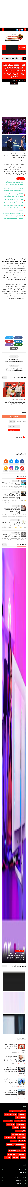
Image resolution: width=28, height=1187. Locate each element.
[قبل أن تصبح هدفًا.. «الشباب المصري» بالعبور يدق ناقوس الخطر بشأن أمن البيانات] (21, 1069)
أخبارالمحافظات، (20, 1124)
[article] (14, 358)
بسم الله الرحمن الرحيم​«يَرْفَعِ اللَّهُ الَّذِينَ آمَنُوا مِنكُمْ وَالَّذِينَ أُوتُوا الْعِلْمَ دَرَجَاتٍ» (14, 183)
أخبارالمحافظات (7, 1121)
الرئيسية (21, 48)
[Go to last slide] (5, 377)
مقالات (22, 1157)
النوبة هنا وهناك (20, 1131)
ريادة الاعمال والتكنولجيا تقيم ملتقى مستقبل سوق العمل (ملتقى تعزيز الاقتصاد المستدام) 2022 (11, 496)
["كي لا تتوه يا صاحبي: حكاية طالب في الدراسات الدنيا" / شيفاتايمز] (23, 534)
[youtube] (20, 30)
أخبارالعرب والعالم (20, 1118)
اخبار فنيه (12, 1111)
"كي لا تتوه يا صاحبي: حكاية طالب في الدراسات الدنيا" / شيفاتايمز (11, 535)
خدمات (12, 1141)
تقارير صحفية (21, 1138)
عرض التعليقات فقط (13, 427)
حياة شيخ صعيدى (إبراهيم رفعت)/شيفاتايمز (11, 483)
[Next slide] (3, 377)
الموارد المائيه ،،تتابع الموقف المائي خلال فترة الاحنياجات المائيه (14, 958)
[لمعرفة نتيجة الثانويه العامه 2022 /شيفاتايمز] (23, 522)
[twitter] (17, 30)
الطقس (15, 1128)
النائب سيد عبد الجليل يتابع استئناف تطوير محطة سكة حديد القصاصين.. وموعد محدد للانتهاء (13, 207)
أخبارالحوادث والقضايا (10, 1114)
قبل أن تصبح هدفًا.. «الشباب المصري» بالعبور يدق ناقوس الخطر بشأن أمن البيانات (13, 195)
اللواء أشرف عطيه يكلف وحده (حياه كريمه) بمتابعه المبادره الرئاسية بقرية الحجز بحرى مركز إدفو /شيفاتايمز (12, 510)
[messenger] (22, 30)
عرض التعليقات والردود (13, 430)
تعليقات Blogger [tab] (14, 417)
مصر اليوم (21, 1154)
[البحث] (3, 29)
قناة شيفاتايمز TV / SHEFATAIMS (16, 1151)
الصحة (22, 1128)
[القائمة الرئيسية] (4, 47)
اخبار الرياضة (21, 1111)
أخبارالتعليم (21, 1114)
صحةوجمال (9, 1144)
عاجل (23, 1147)
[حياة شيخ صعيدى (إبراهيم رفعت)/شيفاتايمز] (23, 482)
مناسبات (15, 1157)
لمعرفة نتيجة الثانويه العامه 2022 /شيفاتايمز (11, 523)
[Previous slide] (5, 544)
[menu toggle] (25, 29)
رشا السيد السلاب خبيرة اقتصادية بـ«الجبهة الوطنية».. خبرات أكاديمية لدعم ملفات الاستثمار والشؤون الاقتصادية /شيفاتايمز (13, 216)
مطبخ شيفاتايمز (11, 1154)
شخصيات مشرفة (20, 1144)
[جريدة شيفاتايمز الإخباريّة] (14, 37)
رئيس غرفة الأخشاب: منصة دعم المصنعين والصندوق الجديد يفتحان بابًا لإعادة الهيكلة (13, 189)
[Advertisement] (14, 14)
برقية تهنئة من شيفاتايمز (18, 1134)
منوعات (7, 1157)
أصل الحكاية (10, 1124)
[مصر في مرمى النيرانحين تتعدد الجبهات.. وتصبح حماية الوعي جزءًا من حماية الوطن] (21, 1081)
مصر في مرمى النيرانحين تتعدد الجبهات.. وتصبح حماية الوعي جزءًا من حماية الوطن (13, 201)
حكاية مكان (21, 1141)
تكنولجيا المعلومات (9, 1138)
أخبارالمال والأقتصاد (19, 1121)
